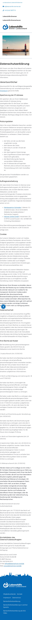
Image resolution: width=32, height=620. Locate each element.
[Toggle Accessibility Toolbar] (3, 306)
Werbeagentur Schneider (12, 207)
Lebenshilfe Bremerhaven (12, 20)
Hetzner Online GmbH (11, 216)
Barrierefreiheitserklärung (11, 601)
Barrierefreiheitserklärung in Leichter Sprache (15, 606)
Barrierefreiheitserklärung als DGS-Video (14, 612)
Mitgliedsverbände (9, 594)
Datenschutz (16, 597)
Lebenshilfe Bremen (10, 16)
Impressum (4, 91)
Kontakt (19, 594)
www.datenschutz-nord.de (12, 566)
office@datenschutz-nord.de (14, 563)
